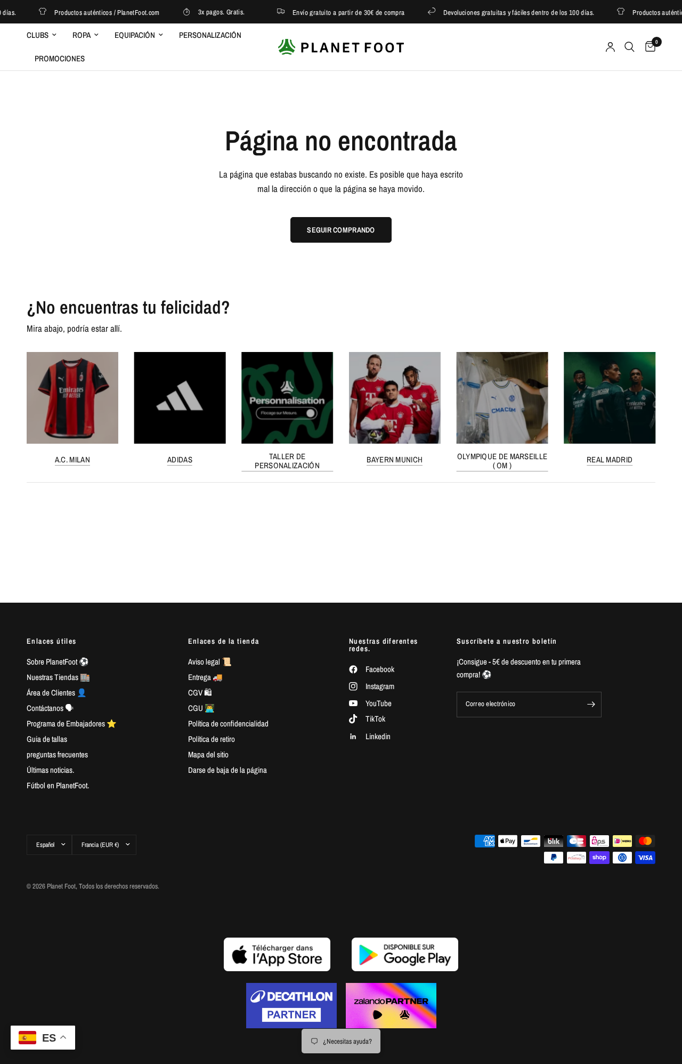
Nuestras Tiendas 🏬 (58, 677)
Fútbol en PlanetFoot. (58, 785)
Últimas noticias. (50, 769)
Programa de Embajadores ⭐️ (72, 723)
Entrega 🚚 (205, 677)
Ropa (81, 35)
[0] (647, 46)
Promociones (60, 58)
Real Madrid (609, 458)
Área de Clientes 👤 (57, 692)
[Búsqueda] (629, 46)
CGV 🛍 (200, 692)
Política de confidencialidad (228, 723)
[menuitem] (45, 35)
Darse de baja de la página (227, 769)
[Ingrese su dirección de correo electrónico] (591, 704)
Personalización (210, 35)
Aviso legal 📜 (210, 661)
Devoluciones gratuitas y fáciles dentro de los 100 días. (509, 12)
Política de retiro (211, 739)
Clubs (37, 35)
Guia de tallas (47, 739)
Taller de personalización (287, 460)
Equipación (135, 35)
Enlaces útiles (52, 641)
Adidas (179, 458)
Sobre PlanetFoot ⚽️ (58, 661)
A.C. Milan (72, 458)
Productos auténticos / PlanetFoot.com (97, 12)
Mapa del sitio (208, 754)
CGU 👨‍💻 (201, 708)
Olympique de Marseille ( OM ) (502, 460)
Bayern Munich (395, 458)
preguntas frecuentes (57, 754)
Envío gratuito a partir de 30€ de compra (339, 12)
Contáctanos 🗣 (50, 708)
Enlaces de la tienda (223, 641)
